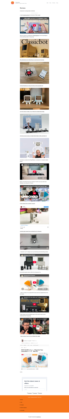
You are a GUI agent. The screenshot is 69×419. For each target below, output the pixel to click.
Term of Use (39, 397)
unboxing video (26, 15)
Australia (22, 410)
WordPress (39, 416)
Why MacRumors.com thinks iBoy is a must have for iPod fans (32, 59)
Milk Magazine (36, 35)
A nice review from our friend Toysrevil (27, 203)
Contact (29, 397)
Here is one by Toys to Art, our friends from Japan (30, 336)
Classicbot (17, 2)
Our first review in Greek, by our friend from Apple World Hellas (32, 111)
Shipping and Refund (34, 397)
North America (24, 407)
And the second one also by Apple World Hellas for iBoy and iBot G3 (33, 135)
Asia (21, 402)
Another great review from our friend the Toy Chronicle (31, 231)
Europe (22, 404)
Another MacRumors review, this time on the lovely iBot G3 (31, 85)
